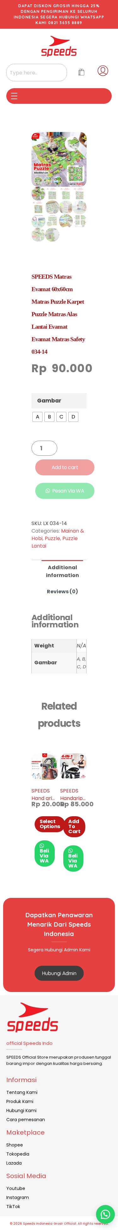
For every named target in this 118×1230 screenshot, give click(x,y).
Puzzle (52, 538)
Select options (50, 824)
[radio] (37, 417)
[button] (105, 1214)
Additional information (62, 571)
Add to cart (65, 467)
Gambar (49, 400)
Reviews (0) (62, 591)
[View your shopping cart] (81, 72)
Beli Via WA (44, 855)
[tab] (62, 571)
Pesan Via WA (68, 490)
